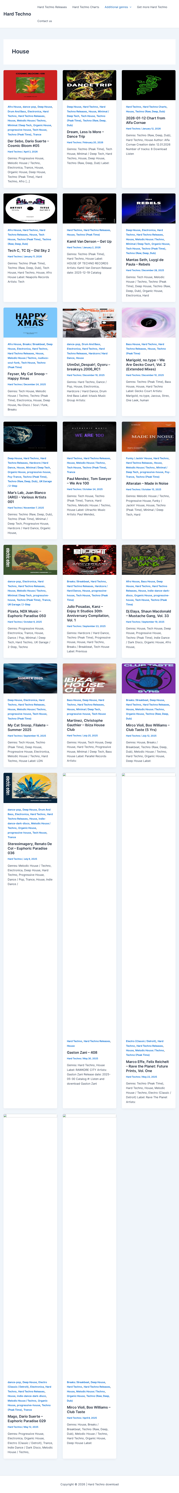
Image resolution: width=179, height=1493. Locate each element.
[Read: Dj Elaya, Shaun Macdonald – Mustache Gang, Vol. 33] (149, 559)
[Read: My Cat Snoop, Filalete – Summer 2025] (30, 678)
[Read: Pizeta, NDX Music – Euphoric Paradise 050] (30, 559)
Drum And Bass (17, 111)
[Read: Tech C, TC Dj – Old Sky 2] (30, 208)
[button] (129, 7)
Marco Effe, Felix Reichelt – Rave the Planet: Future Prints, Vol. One (147, 1066)
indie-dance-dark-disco (31, 1395)
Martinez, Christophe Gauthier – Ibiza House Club (86, 725)
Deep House (45, 106)
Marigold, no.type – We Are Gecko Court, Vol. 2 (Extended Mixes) (146, 364)
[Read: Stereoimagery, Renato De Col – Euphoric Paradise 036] (30, 787)
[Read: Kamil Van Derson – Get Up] (89, 208)
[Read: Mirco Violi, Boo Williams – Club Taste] (89, 1244)
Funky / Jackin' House (139, 458)
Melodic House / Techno (31, 120)
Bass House (133, 344)
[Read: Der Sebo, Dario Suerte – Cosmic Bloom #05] (30, 85)
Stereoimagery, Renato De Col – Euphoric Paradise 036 (30, 848)
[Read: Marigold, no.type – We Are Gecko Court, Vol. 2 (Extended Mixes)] (149, 322)
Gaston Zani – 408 (82, 1052)
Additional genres (116, 7)
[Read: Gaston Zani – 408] (89, 903)
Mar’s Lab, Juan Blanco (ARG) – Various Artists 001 (27, 497)
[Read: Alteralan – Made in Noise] (149, 436)
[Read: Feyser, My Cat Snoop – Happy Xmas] (30, 322)
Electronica (34, 111)
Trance (37, 134)
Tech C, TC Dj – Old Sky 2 (29, 250)
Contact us (44, 21)
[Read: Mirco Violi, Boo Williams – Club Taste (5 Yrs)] (149, 678)
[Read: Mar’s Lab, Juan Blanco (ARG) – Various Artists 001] (30, 436)
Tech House (39, 129)
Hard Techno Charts (85, 7)
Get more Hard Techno (152, 7)
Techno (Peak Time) (19, 134)
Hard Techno (17, 14)
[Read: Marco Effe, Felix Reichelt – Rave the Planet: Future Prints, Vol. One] (149, 903)
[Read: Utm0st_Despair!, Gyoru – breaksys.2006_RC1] (89, 322)
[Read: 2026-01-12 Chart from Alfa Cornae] (149, 85)
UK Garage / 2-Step (19, 604)
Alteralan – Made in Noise (147, 483)
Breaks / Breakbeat (34, 344)
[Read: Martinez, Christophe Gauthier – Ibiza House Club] (89, 678)
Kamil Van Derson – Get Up (89, 241)
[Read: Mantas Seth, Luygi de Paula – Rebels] (149, 208)
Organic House (42, 125)
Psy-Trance (14, 476)
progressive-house (19, 129)
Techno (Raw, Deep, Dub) (150, 111)
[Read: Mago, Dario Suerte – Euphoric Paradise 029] (30, 1244)
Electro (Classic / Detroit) (141, 1041)
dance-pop (29, 106)
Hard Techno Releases (52, 7)
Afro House (14, 106)
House (11, 120)
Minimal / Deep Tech (20, 125)
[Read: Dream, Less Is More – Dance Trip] (89, 85)
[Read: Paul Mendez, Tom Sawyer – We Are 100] (89, 436)
